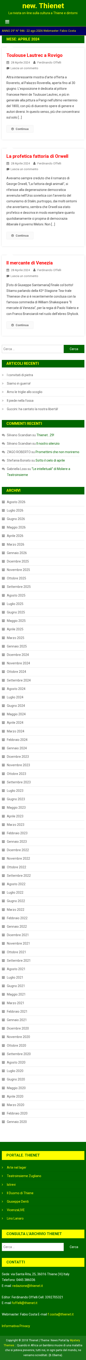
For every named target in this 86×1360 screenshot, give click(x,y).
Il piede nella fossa (20, 400)
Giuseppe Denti (18, 1201)
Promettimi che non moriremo (57, 452)
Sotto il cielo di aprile (50, 460)
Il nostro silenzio (48, 443)
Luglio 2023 (15, 790)
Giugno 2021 (16, 986)
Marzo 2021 (15, 1003)
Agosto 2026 (16, 502)
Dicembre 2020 (18, 1028)
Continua (22, 129)
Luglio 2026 (15, 510)
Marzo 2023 (15, 825)
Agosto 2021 (16, 969)
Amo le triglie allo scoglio (24, 392)
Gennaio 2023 (17, 841)
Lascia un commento (24, 68)
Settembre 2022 (19, 875)
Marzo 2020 (15, 1105)
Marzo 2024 (15, 731)
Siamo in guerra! (19, 383)
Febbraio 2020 (17, 1113)
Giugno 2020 (16, 1079)
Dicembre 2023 (18, 756)
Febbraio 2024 (17, 740)
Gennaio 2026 (17, 553)
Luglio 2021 (15, 977)
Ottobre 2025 (16, 578)
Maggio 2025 (16, 621)
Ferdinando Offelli (49, 62)
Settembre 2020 (19, 1054)
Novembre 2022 (18, 858)
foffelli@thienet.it (24, 1303)
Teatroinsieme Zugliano (24, 1176)
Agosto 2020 (16, 1062)
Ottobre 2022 (16, 867)
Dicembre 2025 (18, 561)
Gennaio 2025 (17, 646)
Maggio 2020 (16, 1088)
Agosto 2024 (16, 689)
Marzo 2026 (15, 544)
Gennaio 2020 (17, 1122)
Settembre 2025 (19, 587)
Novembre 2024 (18, 663)
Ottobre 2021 (16, 952)
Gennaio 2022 (17, 926)
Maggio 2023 (16, 807)
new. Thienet (43, 5)
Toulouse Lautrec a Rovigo (34, 55)
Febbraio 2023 (17, 833)
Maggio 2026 (16, 527)
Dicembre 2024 (18, 655)
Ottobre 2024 (16, 671)
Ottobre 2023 (16, 774)
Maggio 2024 (16, 714)
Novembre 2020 (18, 1037)
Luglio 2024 (15, 697)
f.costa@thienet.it (61, 1314)
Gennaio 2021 (17, 1020)
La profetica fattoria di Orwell (37, 156)
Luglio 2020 (15, 1071)
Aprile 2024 (15, 722)
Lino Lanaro (15, 1218)
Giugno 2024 (16, 706)
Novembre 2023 (18, 765)
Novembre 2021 (18, 943)
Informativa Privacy (16, 1326)
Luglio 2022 (15, 892)
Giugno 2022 (16, 901)
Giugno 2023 (16, 799)
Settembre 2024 (19, 680)
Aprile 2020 (15, 1096)
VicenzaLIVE (16, 1210)
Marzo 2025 (15, 638)
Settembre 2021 (19, 960)
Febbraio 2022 (17, 918)
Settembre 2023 (19, 782)
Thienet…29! (45, 435)
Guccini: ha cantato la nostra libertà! (32, 409)
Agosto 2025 (16, 595)
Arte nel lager (16, 1167)
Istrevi (11, 1184)
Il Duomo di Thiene (20, 1193)
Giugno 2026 (16, 519)
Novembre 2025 (18, 570)
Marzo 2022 (15, 909)
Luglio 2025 (15, 604)
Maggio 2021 (16, 994)
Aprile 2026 (15, 536)
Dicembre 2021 (18, 935)
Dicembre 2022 (18, 850)
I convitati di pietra (20, 375)
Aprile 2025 (15, 629)
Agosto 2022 (16, 884)
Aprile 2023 (15, 816)
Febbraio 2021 (17, 1011)
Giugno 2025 (16, 612)
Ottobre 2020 (16, 1045)
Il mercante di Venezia (29, 263)
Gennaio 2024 (17, 748)
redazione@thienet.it (27, 1286)
